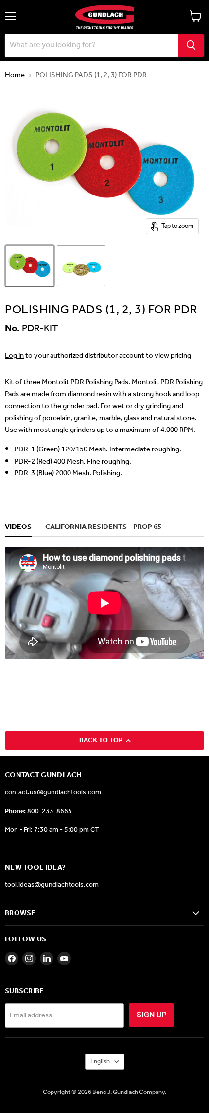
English (100, 1061)
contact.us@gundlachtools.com (53, 792)
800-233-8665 (49, 811)
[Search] (191, 45)
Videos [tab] (18, 527)
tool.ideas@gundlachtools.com (52, 885)
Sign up (151, 1014)
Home (15, 75)
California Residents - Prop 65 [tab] (103, 527)
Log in (14, 356)
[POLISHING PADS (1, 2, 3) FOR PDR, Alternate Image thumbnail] (81, 265)
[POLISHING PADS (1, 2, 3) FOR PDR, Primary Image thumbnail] (29, 265)
